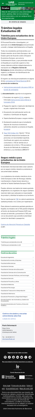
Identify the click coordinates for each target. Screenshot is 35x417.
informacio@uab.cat (8, 339)
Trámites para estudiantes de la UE (11, 242)
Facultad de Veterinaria (8, 293)
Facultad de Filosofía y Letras (10, 281)
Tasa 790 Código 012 (11, 133)
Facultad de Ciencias (7, 266)
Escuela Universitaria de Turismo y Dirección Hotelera (14, 304)
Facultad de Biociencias (8, 263)
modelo (7, 129)
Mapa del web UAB (26, 388)
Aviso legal (6, 385)
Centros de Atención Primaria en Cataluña (15, 224)
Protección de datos (18, 385)
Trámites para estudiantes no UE (11, 245)
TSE (17, 199)
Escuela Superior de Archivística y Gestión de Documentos (15, 300)
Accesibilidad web (12, 388)
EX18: (21, 97)
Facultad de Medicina (7, 284)
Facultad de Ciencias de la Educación (12, 269)
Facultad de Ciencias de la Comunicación (13, 272)
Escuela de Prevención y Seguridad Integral (14, 296)
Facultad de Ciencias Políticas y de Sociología (15, 275)
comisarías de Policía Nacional (16, 81)
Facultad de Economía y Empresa (11, 260)
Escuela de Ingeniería (7, 257)
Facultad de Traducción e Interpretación (13, 290)
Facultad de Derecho (7, 278)
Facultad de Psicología (8, 287)
